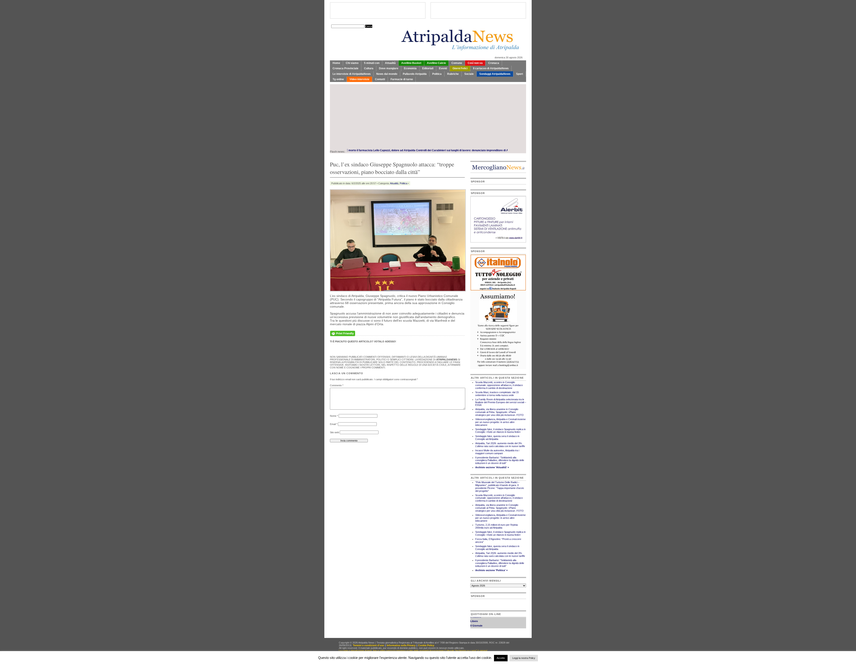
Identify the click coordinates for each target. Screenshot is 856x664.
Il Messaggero (478, 621)
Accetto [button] (501, 658)
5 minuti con (371, 63)
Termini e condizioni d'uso (368, 645)
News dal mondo (386, 74)
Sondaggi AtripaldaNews (494, 74)
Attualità (390, 63)
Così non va (475, 63)
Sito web (334, 432)
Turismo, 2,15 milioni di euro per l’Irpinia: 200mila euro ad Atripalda (496, 526)
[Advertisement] (428, 115)
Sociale (469, 74)
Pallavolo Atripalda (415, 74)
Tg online (338, 79)
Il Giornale (476, 617)
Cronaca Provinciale (345, 68)
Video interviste (359, 79)
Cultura (368, 68)
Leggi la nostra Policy (523, 658)
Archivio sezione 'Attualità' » (492, 467)
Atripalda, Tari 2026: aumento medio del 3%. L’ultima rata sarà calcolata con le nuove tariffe (500, 444)
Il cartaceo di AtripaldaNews (491, 68)
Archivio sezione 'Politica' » (491, 570)
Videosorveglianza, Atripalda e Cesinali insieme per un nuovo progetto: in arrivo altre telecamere (500, 422)
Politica (437, 74)
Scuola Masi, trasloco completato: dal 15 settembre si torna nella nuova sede (497, 393)
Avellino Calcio (436, 63)
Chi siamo (352, 63)
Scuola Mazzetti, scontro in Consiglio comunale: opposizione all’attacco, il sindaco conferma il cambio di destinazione (499, 385)
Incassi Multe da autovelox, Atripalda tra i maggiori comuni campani (497, 452)
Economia (410, 68)
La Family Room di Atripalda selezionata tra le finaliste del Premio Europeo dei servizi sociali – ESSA (500, 402)
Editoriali (427, 68)
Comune (456, 63)
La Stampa (476, 626)
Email (333, 424)
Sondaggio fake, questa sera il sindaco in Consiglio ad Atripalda (497, 437)
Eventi (443, 68)
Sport (519, 74)
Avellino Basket (411, 63)
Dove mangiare (388, 68)
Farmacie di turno (402, 79)
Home (336, 63)
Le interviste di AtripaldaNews (352, 74)
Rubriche (453, 74)
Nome (334, 416)
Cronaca (493, 63)
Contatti (380, 79)
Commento (336, 385)
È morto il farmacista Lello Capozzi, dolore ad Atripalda (347, 150)
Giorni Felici (460, 68)
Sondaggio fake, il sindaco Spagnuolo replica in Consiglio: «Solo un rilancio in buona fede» (500, 430)
